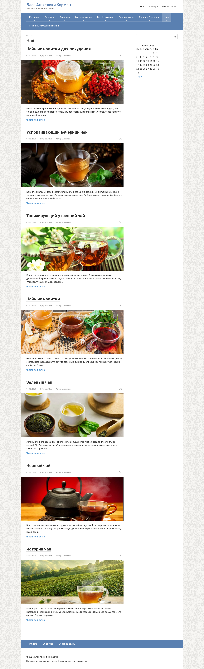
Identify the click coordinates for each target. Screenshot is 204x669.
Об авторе (153, 6)
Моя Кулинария (105, 17)
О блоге (140, 6)
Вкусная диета (126, 17)
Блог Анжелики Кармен (49, 4)
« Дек (139, 76)
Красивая (34, 17)
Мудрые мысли (83, 17)
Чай (50, 55)
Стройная (49, 17)
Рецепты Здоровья (149, 17)
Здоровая (65, 17)
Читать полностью (36, 120)
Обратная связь (168, 6)
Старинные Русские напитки (44, 25)
